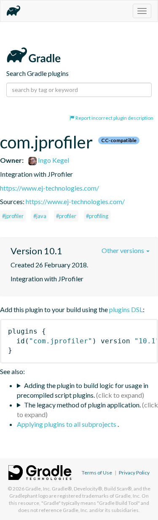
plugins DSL (126, 309)
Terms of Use (97, 472)
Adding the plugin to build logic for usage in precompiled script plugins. (82, 390)
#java (39, 216)
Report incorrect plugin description (114, 118)
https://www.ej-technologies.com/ (49, 188)
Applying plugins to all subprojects (67, 424)
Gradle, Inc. (38, 488)
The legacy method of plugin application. (82, 405)
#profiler (66, 216)
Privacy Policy (134, 472)
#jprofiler (13, 216)
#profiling (97, 216)
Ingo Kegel (53, 160)
